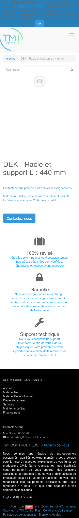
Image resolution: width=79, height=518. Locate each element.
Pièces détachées (14, 400)
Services (9, 404)
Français (26, 497)
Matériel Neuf (11, 392)
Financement (11, 412)
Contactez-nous (19, 218)
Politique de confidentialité (19, 514)
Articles (10, 58)
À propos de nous (55, 445)
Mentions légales (50, 514)
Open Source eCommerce (58, 506)
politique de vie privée (29, 6)
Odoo (29, 506)
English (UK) (11, 497)
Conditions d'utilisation (57, 510)
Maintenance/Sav (14, 408)
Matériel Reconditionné (18, 396)
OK (39, 24)
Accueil (7, 388)
